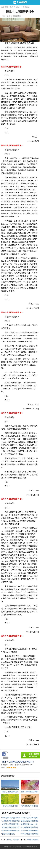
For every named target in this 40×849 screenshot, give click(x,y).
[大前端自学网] (20, 2)
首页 (11, 7)
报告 (18, 7)
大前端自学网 (17, 846)
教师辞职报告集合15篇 (29, 824)
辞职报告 (26, 7)
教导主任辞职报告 (8, 834)
